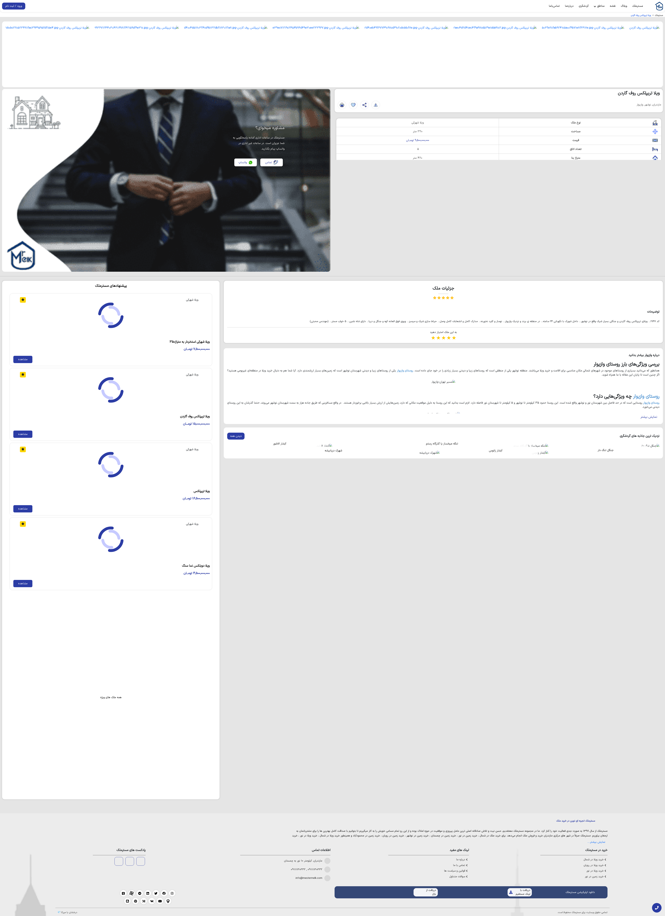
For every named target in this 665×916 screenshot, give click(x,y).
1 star (433, 338)
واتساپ (242, 162)
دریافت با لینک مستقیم (523, 892)
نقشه (613, 6)
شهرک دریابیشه (333, 451)
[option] (644, 54)
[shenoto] (118, 861)
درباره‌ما (569, 6)
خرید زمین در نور (467, 836)
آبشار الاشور (279, 444)
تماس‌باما (554, 6)
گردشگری (584, 6)
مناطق (600, 6)
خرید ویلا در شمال (330, 836)
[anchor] (140, 861)
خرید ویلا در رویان (594, 865)
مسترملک (637, 6)
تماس (268, 162)
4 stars (448, 338)
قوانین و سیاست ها (455, 871)
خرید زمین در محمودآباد (366, 836)
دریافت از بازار (431, 892)
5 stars (453, 338)
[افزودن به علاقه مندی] (353, 105)
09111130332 (315, 870)
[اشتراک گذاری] (364, 105)
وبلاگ (624, 6)
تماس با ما (459, 865)
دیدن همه (236, 436)
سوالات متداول (457, 877)
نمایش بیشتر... (596, 842)
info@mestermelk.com (309, 878)
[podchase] (129, 861)
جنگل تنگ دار (606, 450)
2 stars (438, 338)
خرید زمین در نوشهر (417, 836)
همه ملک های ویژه (111, 697)
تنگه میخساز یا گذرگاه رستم (442, 444)
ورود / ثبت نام (13, 6)
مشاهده (23, 359)
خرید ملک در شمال (490, 836)
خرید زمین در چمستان (443, 836)
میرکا (63, 912)
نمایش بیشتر (649, 417)
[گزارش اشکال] (376, 105)
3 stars (443, 338)
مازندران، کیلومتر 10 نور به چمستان (303, 861)
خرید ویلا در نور (308, 836)
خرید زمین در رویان (393, 836)
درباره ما (461, 860)
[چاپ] (342, 105)
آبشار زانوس (495, 451)
